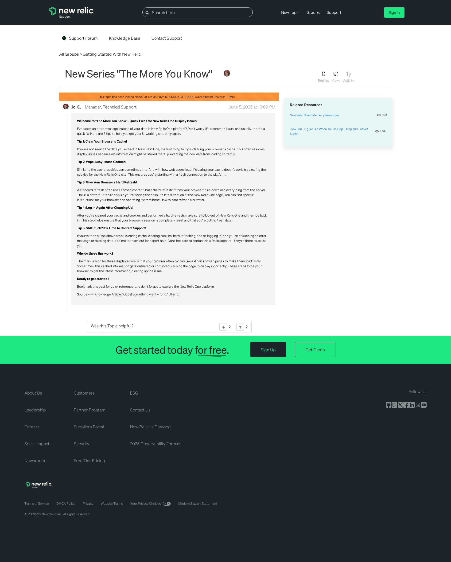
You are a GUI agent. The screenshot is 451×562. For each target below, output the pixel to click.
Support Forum (83, 38)
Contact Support (167, 38)
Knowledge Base (124, 38)
